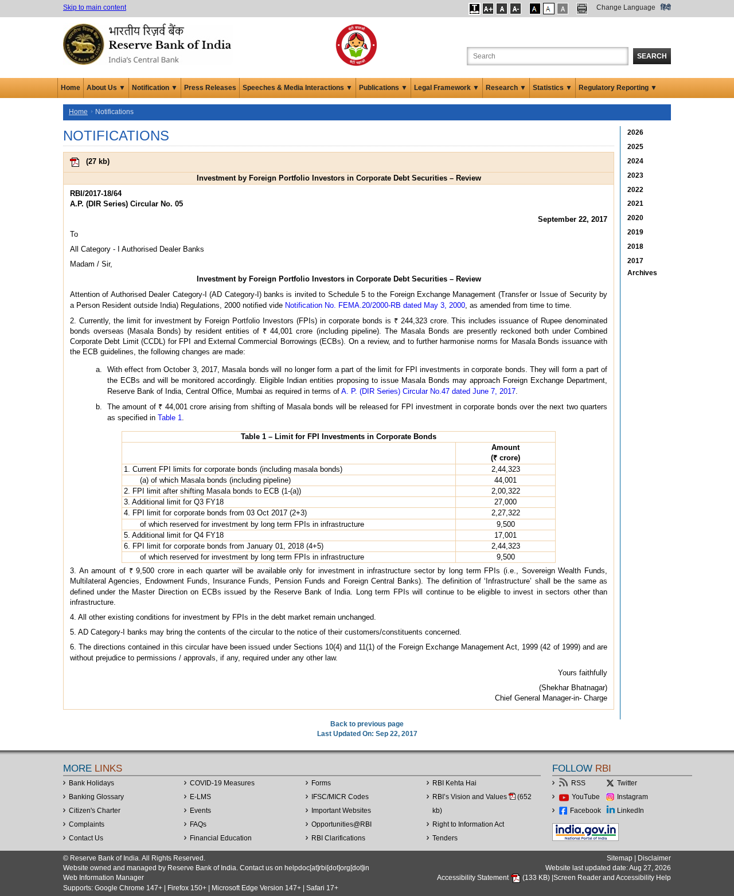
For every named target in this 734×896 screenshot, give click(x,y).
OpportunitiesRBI (341, 824)
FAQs (198, 824)
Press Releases (210, 88)
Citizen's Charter (94, 811)
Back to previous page (367, 724)
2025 (635, 147)
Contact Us (86, 838)
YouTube (586, 797)
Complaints (86, 824)
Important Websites (341, 811)
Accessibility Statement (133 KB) (494, 878)
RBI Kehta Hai (454, 783)
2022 (635, 190)
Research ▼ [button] (506, 88)
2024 (635, 161)
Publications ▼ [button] (383, 88)
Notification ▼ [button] (155, 88)
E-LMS (200, 797)
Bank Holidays (91, 783)
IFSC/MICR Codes (340, 797)
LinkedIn (630, 811)
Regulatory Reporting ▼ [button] (618, 88)
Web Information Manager (103, 878)
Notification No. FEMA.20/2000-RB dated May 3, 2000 (375, 305)
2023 (635, 175)
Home (70, 88)
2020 (635, 218)
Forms (321, 783)
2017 (635, 261)
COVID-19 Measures (222, 783)
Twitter (627, 783)
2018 (635, 246)
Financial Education (221, 838)
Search (652, 56)
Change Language (625, 7)
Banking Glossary (96, 797)
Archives (642, 273)
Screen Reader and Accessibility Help (612, 878)
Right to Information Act (468, 824)
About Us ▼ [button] (106, 88)
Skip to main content (94, 7)
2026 (635, 132)
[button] (474, 9)
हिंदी (666, 7)
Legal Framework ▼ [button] (446, 88)
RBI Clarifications (338, 838)
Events (200, 811)
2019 (635, 232)
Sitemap (620, 858)
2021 (635, 203)
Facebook (585, 811)
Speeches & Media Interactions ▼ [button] (298, 88)
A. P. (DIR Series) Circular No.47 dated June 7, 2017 (428, 391)
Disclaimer (654, 858)
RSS (578, 783)
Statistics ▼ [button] (552, 88)
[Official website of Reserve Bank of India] (149, 44)
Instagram (632, 797)
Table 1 (170, 417)
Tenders (445, 838)
